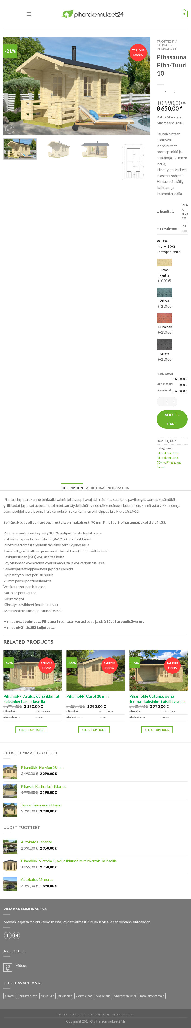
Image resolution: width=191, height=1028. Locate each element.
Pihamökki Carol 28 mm (87, 696)
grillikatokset (28, 996)
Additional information (108, 488)
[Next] (141, 86)
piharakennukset (125, 996)
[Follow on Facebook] (8, 935)
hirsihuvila (47, 996)
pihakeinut (103, 996)
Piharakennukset (168, 453)
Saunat (163, 45)
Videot (21, 965)
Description (72, 488)
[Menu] (29, 14)
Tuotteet (165, 41)
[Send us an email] (16, 935)
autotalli (10, 996)
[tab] (72, 488)
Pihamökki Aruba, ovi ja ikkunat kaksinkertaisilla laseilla (31, 699)
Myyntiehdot (123, 1014)
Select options (31, 729)
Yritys (62, 1014)
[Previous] (12, 86)
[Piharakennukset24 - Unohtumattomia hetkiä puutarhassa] (95, 14)
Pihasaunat (167, 49)
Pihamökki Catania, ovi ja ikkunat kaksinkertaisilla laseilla (157, 699)
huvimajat (65, 996)
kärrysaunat (84, 996)
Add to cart (172, 419)
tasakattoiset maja (152, 996)
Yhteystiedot (98, 1014)
